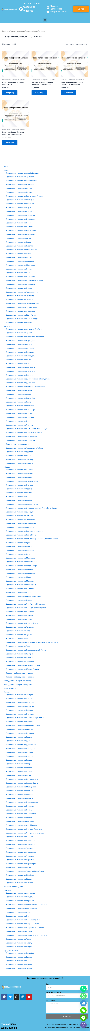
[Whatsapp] (83, 996)
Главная (5, 31)
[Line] (83, 1018)
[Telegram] (83, 1003)
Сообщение (50, 1000)
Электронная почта (53, 992)
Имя (47, 984)
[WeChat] (83, 1010)
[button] (45, 20)
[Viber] (83, 1025)
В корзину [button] (10, 93)
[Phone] (83, 989)
